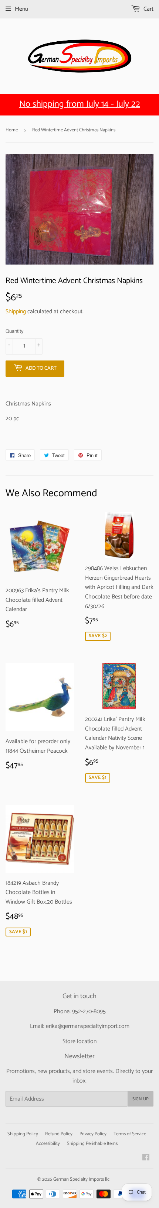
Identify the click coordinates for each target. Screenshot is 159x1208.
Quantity (14, 332)
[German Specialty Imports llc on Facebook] (146, 1158)
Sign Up (140, 1098)
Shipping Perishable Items (92, 1143)
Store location (79, 1041)
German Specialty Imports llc (81, 1179)
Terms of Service (130, 1134)
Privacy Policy (93, 1134)
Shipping (16, 312)
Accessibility (48, 1143)
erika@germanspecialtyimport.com (87, 1026)
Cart (147, 9)
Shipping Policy (22, 1134)
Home (12, 130)
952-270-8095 (89, 1012)
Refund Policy (58, 1134)
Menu (21, 9)
